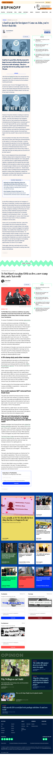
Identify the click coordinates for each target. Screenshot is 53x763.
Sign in (48, 2)
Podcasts (37, 12)
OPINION (4, 20)
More (31, 12)
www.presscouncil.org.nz (46, 748)
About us (23, 726)
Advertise (28, 723)
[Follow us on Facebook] (2, 739)
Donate (33, 723)
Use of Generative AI (23, 729)
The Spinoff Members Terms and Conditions (18, 743)
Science (2, 732)
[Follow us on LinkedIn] (12, 739)
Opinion (9, 20)
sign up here (27, 320)
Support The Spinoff (7, 2)
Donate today (43, 8)
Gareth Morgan (9, 30)
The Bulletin (4, 270)
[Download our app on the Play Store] (46, 739)
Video (2, 723)
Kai (1, 726)
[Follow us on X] (5, 739)
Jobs (27, 726)
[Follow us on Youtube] (7, 739)
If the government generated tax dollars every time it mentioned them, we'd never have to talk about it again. (16, 193)
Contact (23, 723)
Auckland (5, 36)
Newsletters (45, 12)
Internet (2, 728)
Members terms (35, 726)
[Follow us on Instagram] (9, 739)
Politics (3, 12)
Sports (12, 728)
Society (12, 723)
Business (13, 732)
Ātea (15, 12)
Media (12, 730)
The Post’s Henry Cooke (7, 436)
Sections (25, 12)
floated (11, 76)
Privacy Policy (3, 743)
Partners (3, 730)
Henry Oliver (8, 280)
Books (20, 12)
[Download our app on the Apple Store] (44, 739)
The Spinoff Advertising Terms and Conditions (39, 743)
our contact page (4, 748)
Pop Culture (9, 12)
